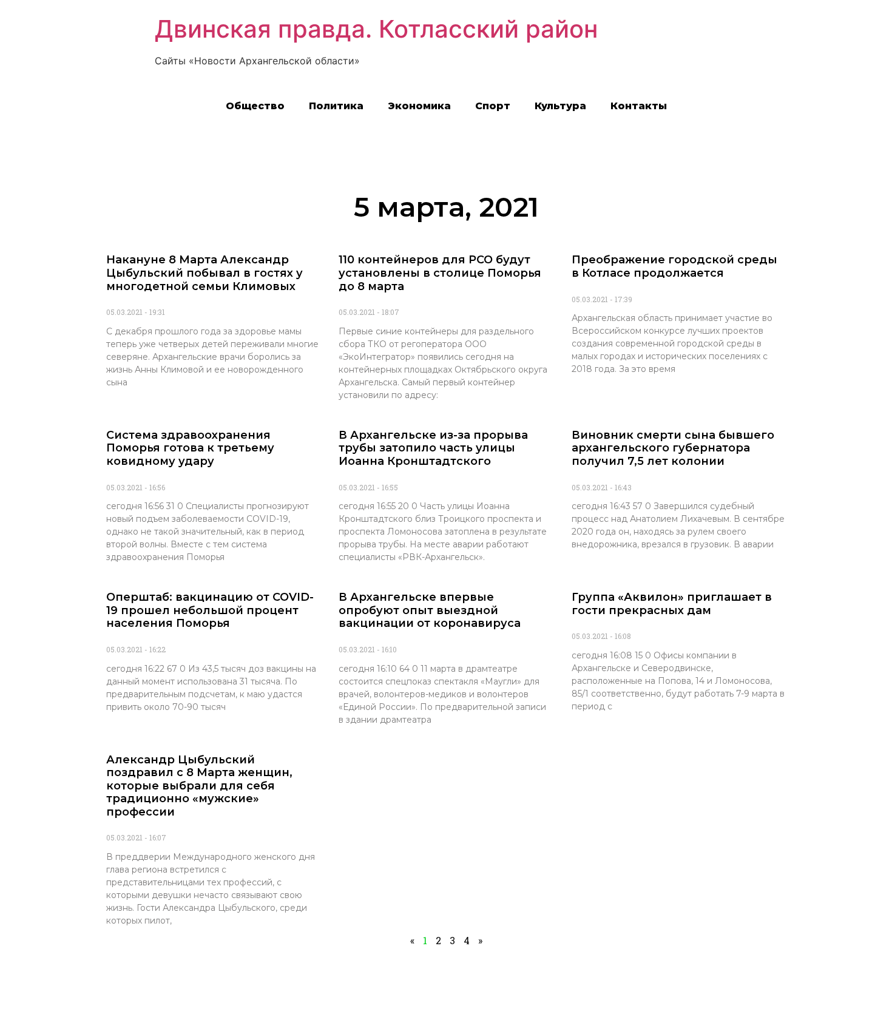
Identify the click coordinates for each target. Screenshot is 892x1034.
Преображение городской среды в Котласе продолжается (674, 266)
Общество (255, 106)
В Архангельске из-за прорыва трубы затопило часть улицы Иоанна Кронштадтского (433, 448)
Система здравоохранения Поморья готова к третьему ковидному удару (190, 448)
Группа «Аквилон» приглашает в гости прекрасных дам (672, 603)
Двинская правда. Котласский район (376, 29)
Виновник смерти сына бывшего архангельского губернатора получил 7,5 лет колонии (673, 448)
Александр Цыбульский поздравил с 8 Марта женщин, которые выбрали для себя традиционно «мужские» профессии (199, 786)
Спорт (492, 106)
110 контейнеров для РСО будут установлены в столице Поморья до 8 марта (440, 272)
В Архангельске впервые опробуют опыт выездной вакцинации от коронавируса (430, 610)
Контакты (638, 106)
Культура (560, 106)
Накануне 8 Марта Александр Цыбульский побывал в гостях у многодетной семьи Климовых (204, 272)
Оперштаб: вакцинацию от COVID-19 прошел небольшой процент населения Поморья (210, 610)
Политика (336, 106)
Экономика (419, 106)
